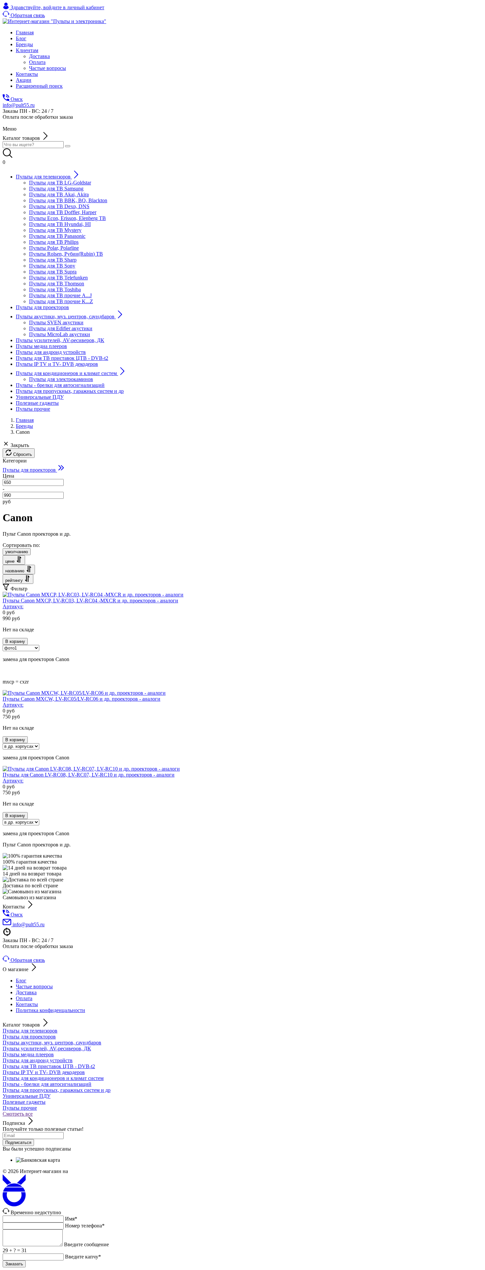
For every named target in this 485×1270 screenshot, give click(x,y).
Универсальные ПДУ (26, 1096)
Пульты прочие (20, 1108)
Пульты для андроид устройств (38, 1060)
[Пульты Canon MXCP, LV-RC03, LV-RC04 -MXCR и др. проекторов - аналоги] (93, 594)
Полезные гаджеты (24, 1102)
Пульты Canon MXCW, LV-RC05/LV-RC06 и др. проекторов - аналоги (81, 702)
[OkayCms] (14, 1204)
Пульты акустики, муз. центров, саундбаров (52, 1042)
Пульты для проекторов (29, 1036)
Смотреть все (18, 1114)
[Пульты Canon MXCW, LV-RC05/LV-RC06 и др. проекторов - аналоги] (84, 693)
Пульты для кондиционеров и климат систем (53, 1078)
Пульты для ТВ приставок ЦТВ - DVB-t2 (49, 1066)
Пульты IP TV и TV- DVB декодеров (44, 1072)
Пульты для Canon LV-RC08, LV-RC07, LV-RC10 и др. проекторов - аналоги (89, 777)
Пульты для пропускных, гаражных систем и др (57, 1090)
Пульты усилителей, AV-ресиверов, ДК (47, 1048)
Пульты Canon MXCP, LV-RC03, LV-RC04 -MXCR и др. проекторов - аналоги (90, 603)
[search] (67, 146)
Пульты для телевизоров (30, 1030)
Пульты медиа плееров (28, 1054)
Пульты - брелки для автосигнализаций (47, 1084)
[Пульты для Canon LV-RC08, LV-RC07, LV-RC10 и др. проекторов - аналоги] (91, 769)
